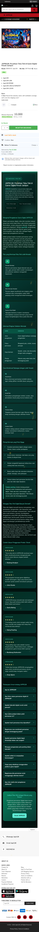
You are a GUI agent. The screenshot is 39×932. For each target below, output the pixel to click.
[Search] (34, 10)
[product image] (16, 38)
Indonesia (7, 1)
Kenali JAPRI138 (19, 815)
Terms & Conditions (23, 929)
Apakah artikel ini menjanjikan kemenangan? (14, 757)
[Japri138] (4, 5)
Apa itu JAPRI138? (10, 690)
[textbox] (33, 1)
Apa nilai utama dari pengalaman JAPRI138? (15, 783)
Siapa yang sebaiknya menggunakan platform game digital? (16, 765)
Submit (32, 829)
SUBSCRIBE (30, 903)
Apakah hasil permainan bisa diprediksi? (17, 722)
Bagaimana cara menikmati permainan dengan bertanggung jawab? (17, 730)
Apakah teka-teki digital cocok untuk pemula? (16, 706)
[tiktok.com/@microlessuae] (31, 917)
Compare (13, 105)
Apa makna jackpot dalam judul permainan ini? (14, 715)
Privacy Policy (14, 929)
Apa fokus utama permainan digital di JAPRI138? (16, 697)
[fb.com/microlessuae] (25, 917)
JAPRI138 (7, 189)
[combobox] (33, 1)
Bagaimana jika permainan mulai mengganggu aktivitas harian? (15, 774)
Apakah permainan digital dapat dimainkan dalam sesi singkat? (15, 739)
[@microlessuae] (19, 917)
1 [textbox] (4, 128)
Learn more (5, 100)
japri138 (24, 227)
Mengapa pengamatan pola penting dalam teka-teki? (18, 748)
